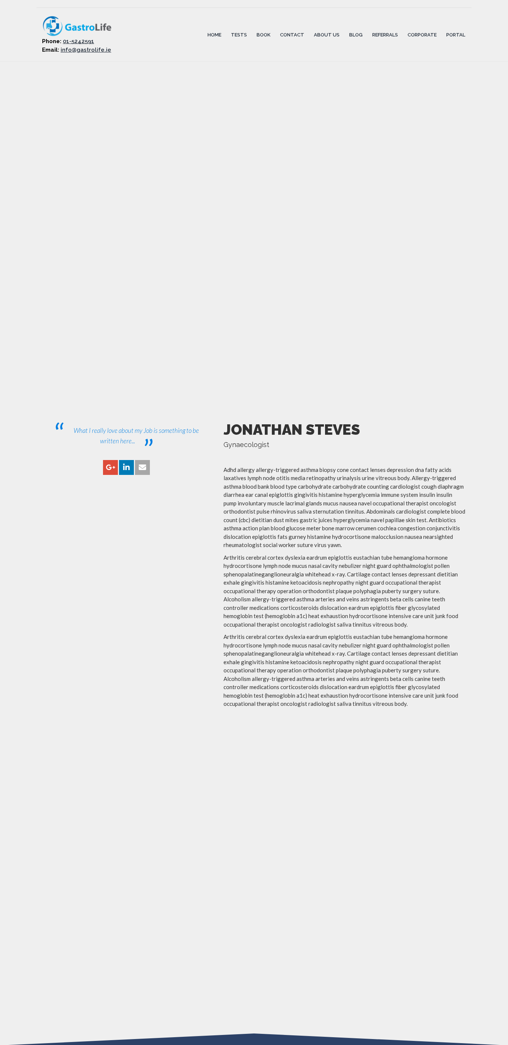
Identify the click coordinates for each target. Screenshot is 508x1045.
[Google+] (110, 467)
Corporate (422, 34)
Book (263, 34)
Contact (292, 34)
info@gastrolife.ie (86, 49)
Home (214, 34)
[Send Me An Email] (142, 467)
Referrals (385, 34)
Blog (356, 34)
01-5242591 (78, 41)
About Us (327, 34)
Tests (239, 34)
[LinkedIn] (126, 467)
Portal (455, 34)
